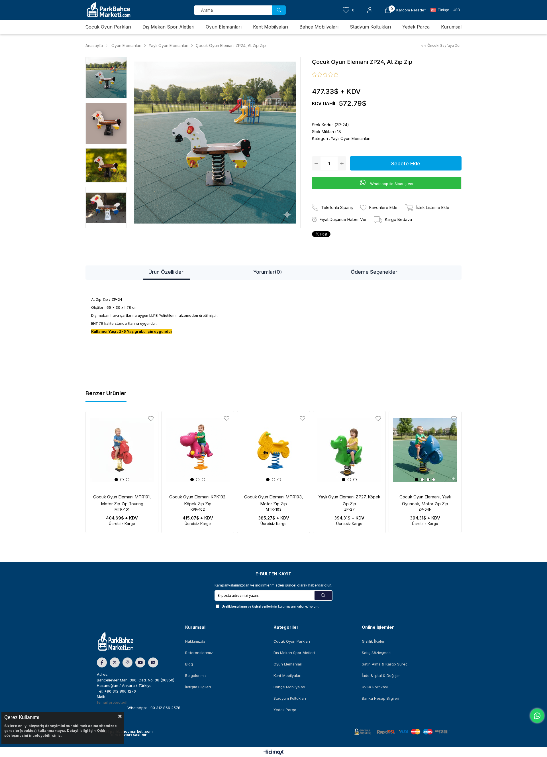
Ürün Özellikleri (166, 272)
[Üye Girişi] (369, 10)
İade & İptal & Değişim (381, 675)
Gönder (323, 595)
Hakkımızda (195, 641)
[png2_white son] (125, 642)
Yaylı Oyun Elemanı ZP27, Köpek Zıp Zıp (349, 500)
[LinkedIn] (153, 662)
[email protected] (112, 702)
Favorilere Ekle (151, 418)
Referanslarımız (199, 652)
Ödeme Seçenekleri (375, 272)
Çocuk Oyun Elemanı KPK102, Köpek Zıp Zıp (197, 500)
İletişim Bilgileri (198, 687)
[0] (388, 10)
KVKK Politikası (375, 687)
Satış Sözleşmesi (376, 652)
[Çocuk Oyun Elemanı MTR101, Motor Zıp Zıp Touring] (122, 450)
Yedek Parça (285, 709)
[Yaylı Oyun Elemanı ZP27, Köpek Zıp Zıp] (349, 450)
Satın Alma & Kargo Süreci (385, 664)
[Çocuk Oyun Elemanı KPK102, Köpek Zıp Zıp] (198, 450)
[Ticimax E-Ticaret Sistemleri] (274, 753)
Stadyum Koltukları (290, 698)
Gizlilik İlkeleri (373, 641)
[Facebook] (102, 662)
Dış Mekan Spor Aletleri (294, 652)
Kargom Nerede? (411, 10)
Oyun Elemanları (288, 664)
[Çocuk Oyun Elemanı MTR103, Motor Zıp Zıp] (273, 450)
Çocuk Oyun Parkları (292, 641)
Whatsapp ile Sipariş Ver (391, 183)
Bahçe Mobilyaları (289, 687)
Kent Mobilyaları (287, 675)
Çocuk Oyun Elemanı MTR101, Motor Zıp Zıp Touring (122, 500)
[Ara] (279, 10)
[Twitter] (115, 662)
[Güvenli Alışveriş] (402, 731)
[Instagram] (127, 662)
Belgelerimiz (196, 675)
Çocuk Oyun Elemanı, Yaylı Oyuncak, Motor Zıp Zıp (425, 500)
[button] (116, 479)
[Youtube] (140, 662)
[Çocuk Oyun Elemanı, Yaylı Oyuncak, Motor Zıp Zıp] (425, 450)
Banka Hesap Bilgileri (380, 698)
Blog (189, 664)
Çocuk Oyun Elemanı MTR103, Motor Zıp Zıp (273, 500)
